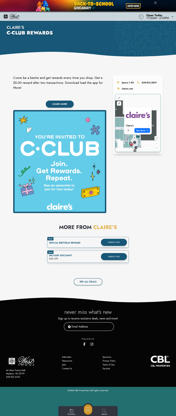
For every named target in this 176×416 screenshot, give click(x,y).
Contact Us (67, 368)
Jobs (64, 364)
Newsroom (67, 360)
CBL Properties (82, 390)
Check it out (114, 242)
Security (106, 368)
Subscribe (66, 357)
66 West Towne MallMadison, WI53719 (15, 372)
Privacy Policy (109, 360)
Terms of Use (109, 364)
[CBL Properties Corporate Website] (150, 361)
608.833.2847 (149, 82)
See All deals (88, 281)
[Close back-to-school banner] (155, 2)
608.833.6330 (13, 376)
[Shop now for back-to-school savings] (133, 6)
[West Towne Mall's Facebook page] (85, 343)
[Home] (66, 16)
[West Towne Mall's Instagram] (92, 343)
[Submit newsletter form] (108, 327)
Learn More (59, 104)
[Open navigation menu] (88, 409)
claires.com (127, 88)
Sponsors (107, 357)
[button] (159, 16)
